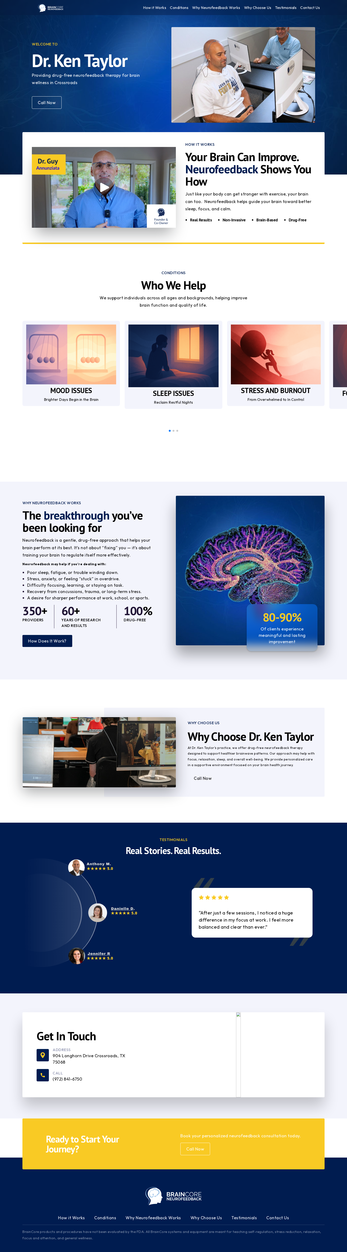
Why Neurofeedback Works (153, 1217)
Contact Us (277, 1217)
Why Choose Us (206, 1217)
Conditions (105, 1217)
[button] (170, 431)
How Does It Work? (47, 641)
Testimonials (244, 1217)
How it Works (71, 1217)
